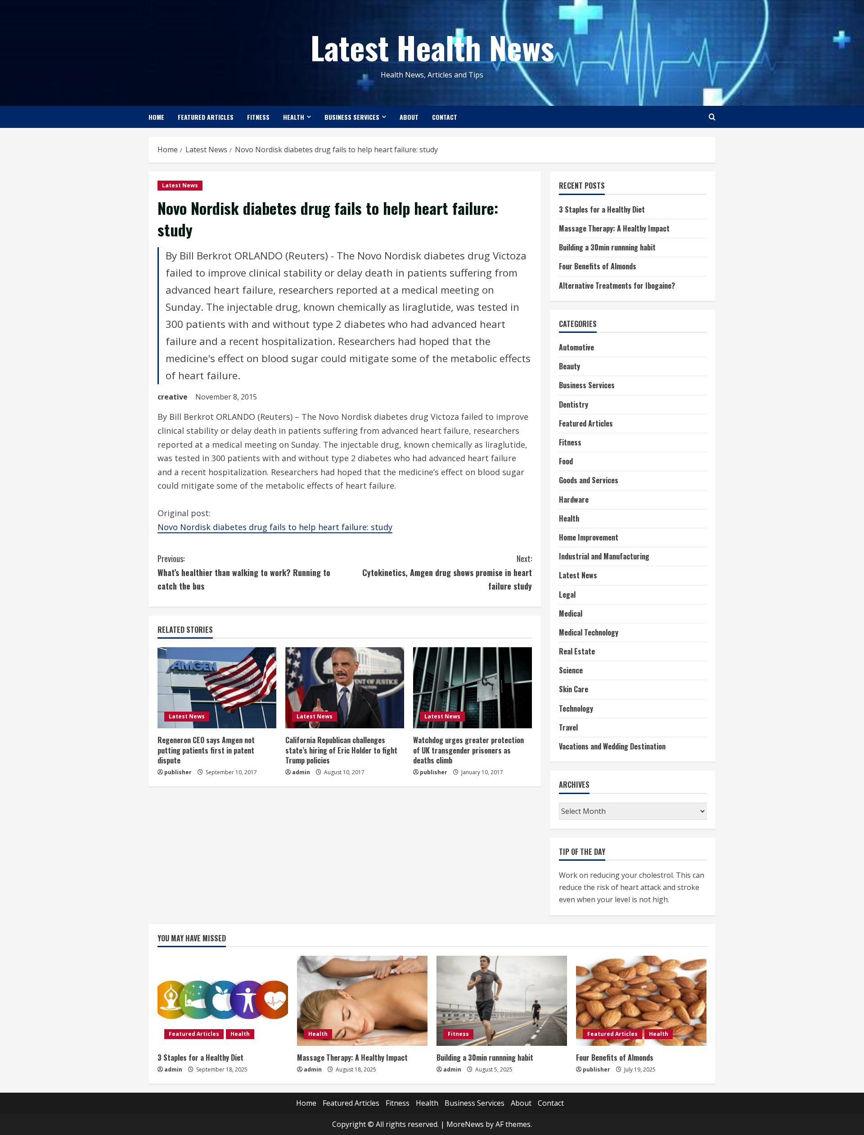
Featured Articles (206, 117)
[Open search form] (712, 117)
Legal (567, 594)
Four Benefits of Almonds (597, 266)
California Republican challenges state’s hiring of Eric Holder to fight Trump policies (341, 750)
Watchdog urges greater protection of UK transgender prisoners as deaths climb (468, 750)
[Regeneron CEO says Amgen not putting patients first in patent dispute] (217, 687)
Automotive (576, 347)
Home (156, 117)
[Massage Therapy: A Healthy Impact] (362, 1001)
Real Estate (577, 651)
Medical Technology (588, 632)
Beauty (569, 366)
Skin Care (573, 689)
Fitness (258, 117)
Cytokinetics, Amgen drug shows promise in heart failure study (447, 572)
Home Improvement (588, 537)
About (409, 117)
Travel (568, 727)
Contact (444, 117)
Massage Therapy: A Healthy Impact (614, 228)
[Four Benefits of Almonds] (641, 1001)
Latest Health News (432, 46)
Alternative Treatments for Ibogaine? (617, 285)
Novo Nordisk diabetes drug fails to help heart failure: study (275, 527)
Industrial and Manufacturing (604, 556)
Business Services (351, 117)
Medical (570, 613)
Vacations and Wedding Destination (612, 746)
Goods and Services (588, 480)
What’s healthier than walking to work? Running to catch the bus (244, 572)
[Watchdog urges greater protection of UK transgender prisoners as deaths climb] (472, 687)
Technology (576, 708)
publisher (178, 772)
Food (566, 461)
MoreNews (465, 1124)
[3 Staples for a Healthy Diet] (223, 1001)
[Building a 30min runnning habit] (501, 1001)
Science (571, 670)
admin (301, 772)
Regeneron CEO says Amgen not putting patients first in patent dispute (206, 750)
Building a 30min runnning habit (607, 247)
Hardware (574, 499)
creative (173, 397)
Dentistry (573, 404)
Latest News (180, 185)
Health (293, 117)
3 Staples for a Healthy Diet (602, 209)
